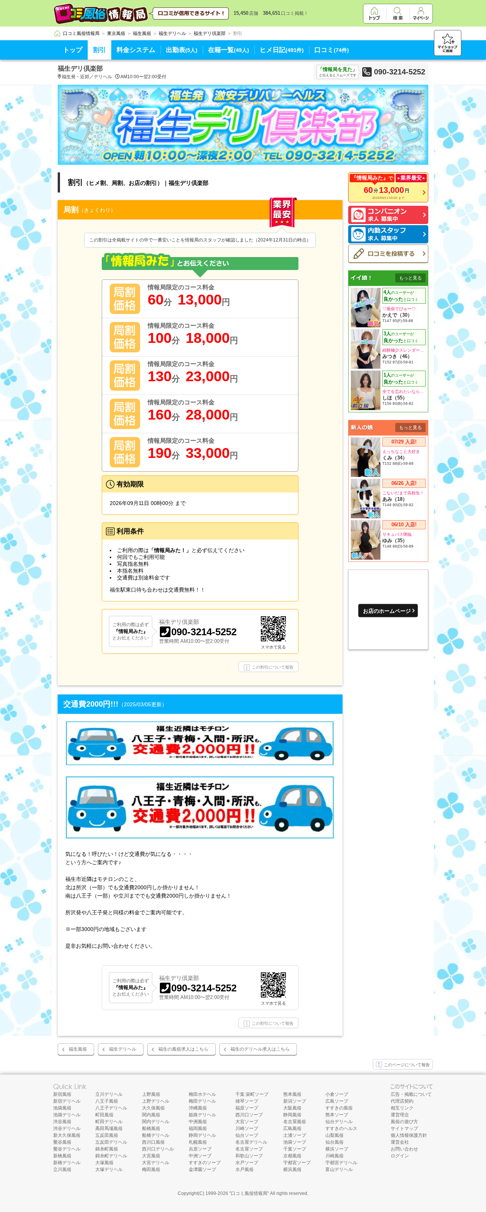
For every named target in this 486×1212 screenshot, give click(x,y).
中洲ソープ (200, 1155)
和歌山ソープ (249, 1155)
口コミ (331, 50)
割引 (99, 50)
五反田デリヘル (111, 1142)
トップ (72, 50)
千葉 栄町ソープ (251, 1094)
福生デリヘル (122, 1049)
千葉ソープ (294, 1149)
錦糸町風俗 (106, 1149)
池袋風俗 (62, 1108)
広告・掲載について (411, 1094)
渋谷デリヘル (66, 1128)
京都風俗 (292, 1155)
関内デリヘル (155, 1121)
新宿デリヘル (66, 1101)
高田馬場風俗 (109, 1128)
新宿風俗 (62, 1094)
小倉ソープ (336, 1094)
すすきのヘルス (341, 1128)
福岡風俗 (198, 1128)
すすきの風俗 (339, 1108)
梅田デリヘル (202, 1101)
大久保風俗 (153, 1108)
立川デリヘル (109, 1094)
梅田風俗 (151, 1169)
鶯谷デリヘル (66, 1149)
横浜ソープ (336, 1149)
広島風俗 (292, 1128)
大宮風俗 (151, 1155)
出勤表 (181, 50)
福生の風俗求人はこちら (183, 1049)
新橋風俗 (62, 1155)
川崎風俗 (334, 1155)
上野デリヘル (155, 1101)
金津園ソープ (202, 1169)
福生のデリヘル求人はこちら (260, 1049)
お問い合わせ (404, 1149)
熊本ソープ (336, 1114)
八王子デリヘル (111, 1108)
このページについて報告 (407, 1064)
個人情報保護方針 (409, 1135)
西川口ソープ (249, 1114)
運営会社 (400, 1142)
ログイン (400, 1155)
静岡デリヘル (202, 1135)
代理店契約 (402, 1101)
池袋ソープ (294, 1142)
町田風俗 (104, 1114)
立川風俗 (62, 1169)
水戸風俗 (244, 1169)
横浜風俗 (292, 1169)
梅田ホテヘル (202, 1094)
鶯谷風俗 (62, 1142)
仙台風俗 (334, 1142)
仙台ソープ (246, 1135)
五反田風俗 (106, 1135)
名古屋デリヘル (251, 1142)
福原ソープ (246, 1108)
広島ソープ (336, 1101)
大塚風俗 (104, 1162)
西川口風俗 (153, 1142)
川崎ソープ (246, 1128)
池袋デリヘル (66, 1114)
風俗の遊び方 (404, 1121)
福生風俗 (78, 1049)
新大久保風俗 (66, 1135)
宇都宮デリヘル (341, 1162)
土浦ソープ (294, 1135)
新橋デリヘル (66, 1162)
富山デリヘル (339, 1169)
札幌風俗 (198, 1142)
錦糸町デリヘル (111, 1155)
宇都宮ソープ (297, 1162)
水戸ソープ (246, 1162)
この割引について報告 (272, 667)
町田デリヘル (109, 1121)
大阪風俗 (292, 1108)
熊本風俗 (292, 1094)
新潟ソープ (294, 1101)
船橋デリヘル (155, 1135)
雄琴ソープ (246, 1101)
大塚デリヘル (109, 1169)
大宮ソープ (246, 1121)
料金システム (136, 50)
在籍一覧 (228, 50)
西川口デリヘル (158, 1149)
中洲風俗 (198, 1121)
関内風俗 (151, 1114)
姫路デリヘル (202, 1114)
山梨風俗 (334, 1135)
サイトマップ (404, 1128)
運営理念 (400, 1114)
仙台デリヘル (339, 1121)
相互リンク (402, 1108)
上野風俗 (151, 1094)
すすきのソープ (205, 1162)
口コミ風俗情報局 (249, 1193)
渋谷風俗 (62, 1121)
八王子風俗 (106, 1101)
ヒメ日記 (282, 50)
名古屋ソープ (249, 1149)
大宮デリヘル (155, 1162)
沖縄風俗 (198, 1108)
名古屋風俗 (294, 1121)
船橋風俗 (151, 1128)
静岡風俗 (292, 1114)
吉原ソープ (200, 1149)
